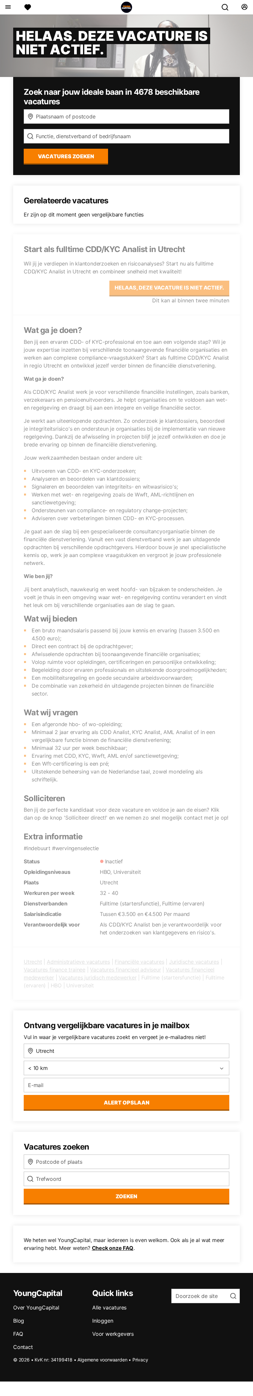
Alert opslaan (127, 1102)
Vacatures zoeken (66, 156)
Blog (18, 1320)
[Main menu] (7, 7)
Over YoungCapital (36, 1307)
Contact (23, 1347)
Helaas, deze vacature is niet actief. (169, 287)
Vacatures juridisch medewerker (97, 977)
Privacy (140, 1359)
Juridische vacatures (194, 961)
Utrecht (33, 961)
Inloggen (102, 1320)
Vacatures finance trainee (54, 969)
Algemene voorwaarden (102, 1359)
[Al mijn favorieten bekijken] (27, 7)
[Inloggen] (244, 7)
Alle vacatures (109, 1307)
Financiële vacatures (139, 961)
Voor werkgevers (113, 1334)
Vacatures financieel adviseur (125, 969)
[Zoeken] (227, 7)
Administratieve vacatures (78, 961)
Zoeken (126, 1196)
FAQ (18, 1334)
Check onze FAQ (112, 1248)
